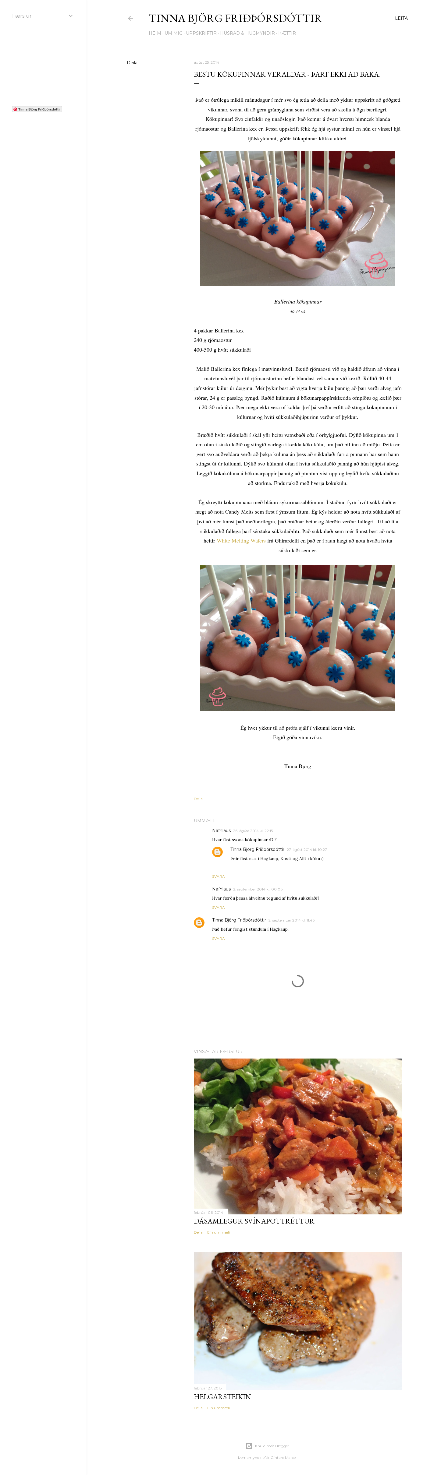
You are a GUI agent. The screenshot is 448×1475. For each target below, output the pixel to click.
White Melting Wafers (241, 540)
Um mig (174, 33)
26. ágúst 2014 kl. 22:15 (253, 830)
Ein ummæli (218, 1232)
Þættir (287, 33)
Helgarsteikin (222, 1396)
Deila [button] (132, 62)
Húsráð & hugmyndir (247, 33)
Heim (155, 33)
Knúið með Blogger (272, 1446)
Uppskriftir (201, 33)
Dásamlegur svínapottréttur (254, 1221)
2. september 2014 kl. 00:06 (258, 889)
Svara (218, 876)
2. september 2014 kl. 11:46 (291, 920)
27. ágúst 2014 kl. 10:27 (307, 849)
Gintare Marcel (284, 1457)
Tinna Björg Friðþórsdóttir (235, 18)
